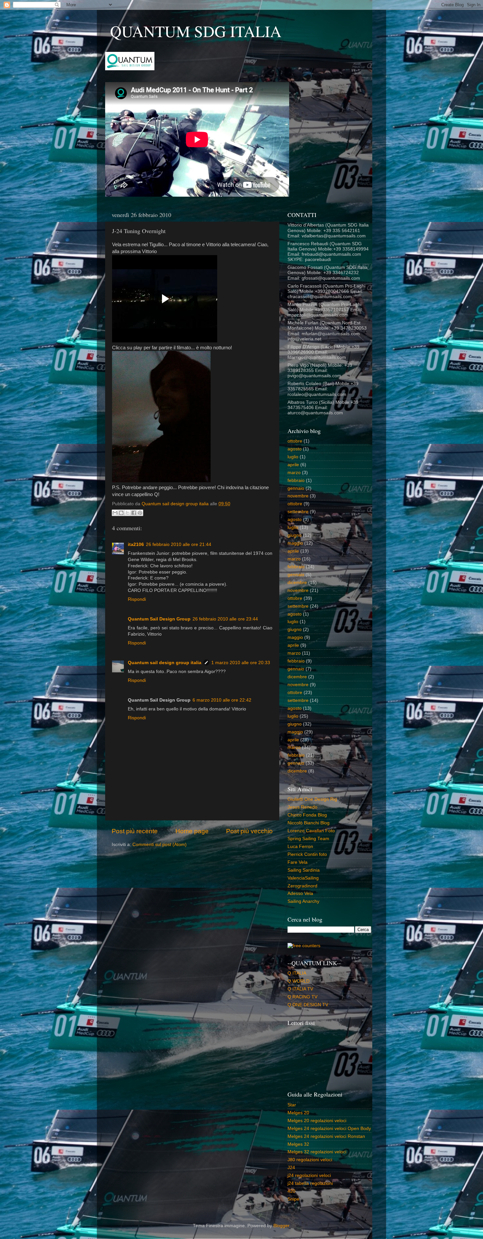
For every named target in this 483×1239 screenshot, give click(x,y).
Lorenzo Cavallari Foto (311, 830)
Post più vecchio (249, 831)
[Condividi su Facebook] (133, 513)
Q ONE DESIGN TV (308, 1004)
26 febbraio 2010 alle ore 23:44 (225, 619)
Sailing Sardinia (304, 870)
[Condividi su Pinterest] (140, 513)
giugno (295, 535)
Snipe (293, 1199)
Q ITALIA (297, 973)
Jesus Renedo (302, 807)
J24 (291, 1167)
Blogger (281, 1225)
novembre (298, 495)
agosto (295, 448)
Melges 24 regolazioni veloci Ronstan (326, 1136)
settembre (298, 511)
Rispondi (137, 599)
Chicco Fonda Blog (307, 815)
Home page (192, 831)
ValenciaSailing (303, 878)
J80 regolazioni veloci (310, 1159)
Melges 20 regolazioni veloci (317, 1120)
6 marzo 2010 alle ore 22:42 (222, 700)
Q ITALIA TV (300, 989)
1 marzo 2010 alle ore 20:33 (240, 662)
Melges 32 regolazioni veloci (317, 1151)
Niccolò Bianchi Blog (309, 822)
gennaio (296, 488)
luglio (293, 456)
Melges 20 (298, 1112)
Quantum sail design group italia (164, 662)
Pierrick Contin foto (307, 854)
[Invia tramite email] (115, 513)
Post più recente (135, 831)
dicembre (297, 582)
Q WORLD (299, 981)
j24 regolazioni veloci (309, 1175)
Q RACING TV (302, 996)
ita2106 (136, 544)
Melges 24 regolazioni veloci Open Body (329, 1128)
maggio (295, 543)
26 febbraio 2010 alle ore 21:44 (178, 544)
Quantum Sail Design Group (159, 619)
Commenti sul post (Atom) (159, 844)
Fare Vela (298, 862)
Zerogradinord (302, 885)
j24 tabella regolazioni (310, 1183)
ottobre (295, 441)
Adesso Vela (300, 893)
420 (291, 1191)
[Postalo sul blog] (121, 513)
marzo (294, 472)
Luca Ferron (300, 846)
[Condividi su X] (127, 513)
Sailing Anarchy (303, 901)
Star (292, 1104)
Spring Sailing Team (308, 838)
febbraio (296, 480)
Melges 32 (298, 1144)
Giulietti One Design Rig (312, 799)
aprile (293, 464)
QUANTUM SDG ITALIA (196, 30)
